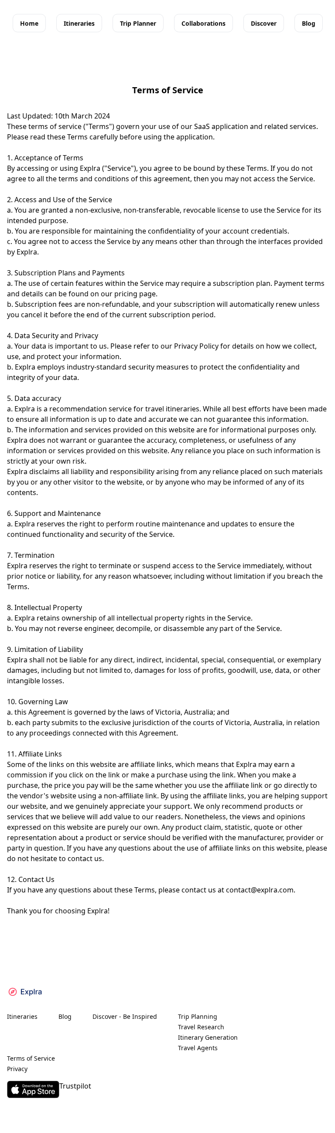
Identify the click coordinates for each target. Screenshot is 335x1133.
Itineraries (79, 23)
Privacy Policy (196, 346)
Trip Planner (138, 23)
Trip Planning (197, 1016)
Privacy (17, 1069)
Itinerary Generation (208, 1037)
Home (29, 23)
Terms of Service (31, 1058)
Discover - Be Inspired (124, 1016)
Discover (264, 23)
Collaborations (203, 23)
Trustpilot (75, 1086)
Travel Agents (198, 1048)
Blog (308, 23)
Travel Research (201, 1027)
